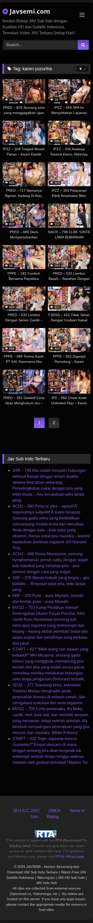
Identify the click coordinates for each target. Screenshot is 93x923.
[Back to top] (77, 908)
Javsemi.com (29, 11)
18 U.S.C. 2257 (26, 811)
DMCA (55, 811)
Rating (53, 816)
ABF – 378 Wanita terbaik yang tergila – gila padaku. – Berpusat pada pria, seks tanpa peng (51, 584)
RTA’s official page (69, 856)
